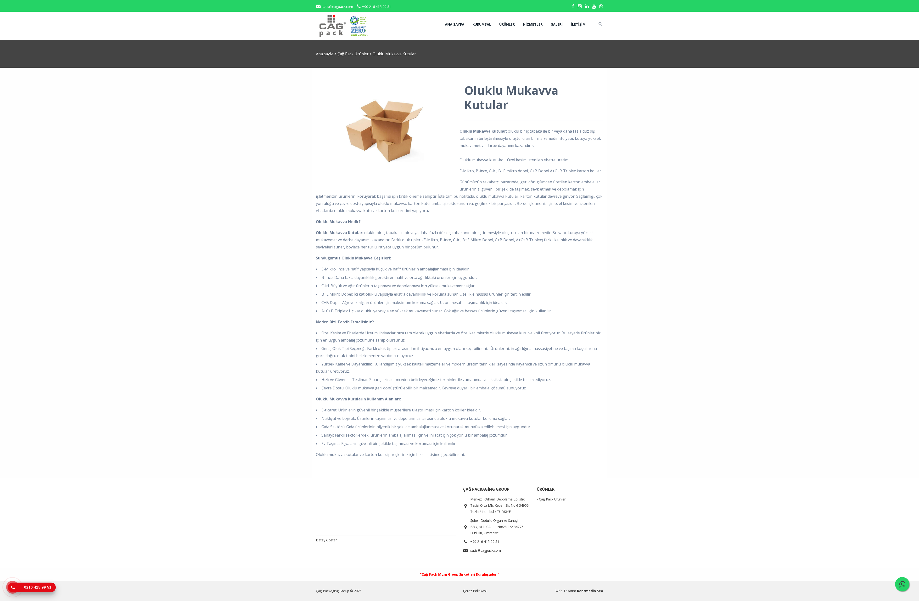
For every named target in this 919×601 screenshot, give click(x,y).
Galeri (557, 24)
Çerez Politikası (475, 591)
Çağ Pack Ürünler (353, 53)
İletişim (578, 24)
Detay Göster (326, 540)
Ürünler (507, 24)
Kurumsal (481, 24)
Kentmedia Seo (590, 591)
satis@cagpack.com (337, 6)
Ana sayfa (454, 24)
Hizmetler (533, 24)
